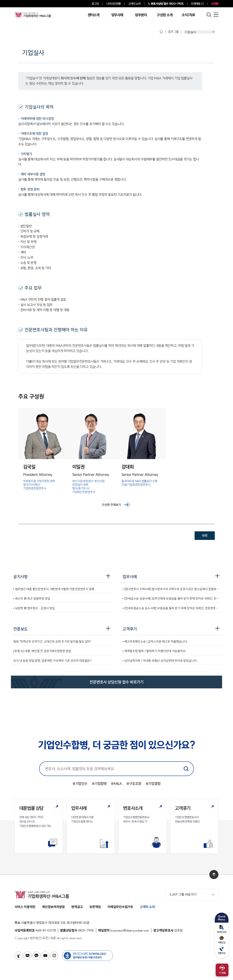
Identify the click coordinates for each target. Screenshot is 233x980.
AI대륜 (214, 3)
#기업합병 (99, 783)
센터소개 (93, 15)
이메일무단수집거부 (120, 907)
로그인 (95, 3)
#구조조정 (134, 783)
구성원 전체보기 (111, 504)
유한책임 (95, 907)
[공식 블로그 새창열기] (27, 955)
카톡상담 (221, 942)
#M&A (116, 783)
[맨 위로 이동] (213, 874)
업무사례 (117, 15)
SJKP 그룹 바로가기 (183, 894)
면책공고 (77, 907)
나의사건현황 (113, 3)
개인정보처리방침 (53, 907)
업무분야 (141, 15)
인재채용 (195, 3)
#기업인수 (80, 783)
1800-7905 (167, 3)
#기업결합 (153, 783)
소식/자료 (188, 15)
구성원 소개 (164, 15)
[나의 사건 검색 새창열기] (19, 955)
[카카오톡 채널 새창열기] (36, 955)
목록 (205, 535)
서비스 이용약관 (25, 907)
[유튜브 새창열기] (45, 955)
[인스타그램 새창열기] (54, 955)
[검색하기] (186, 768)
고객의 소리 (134, 3)
